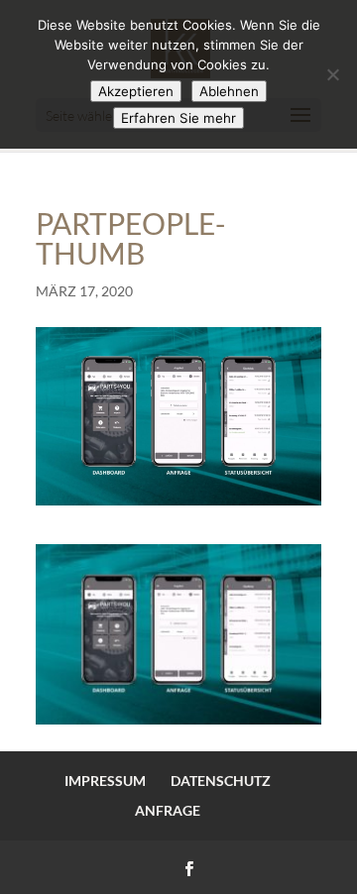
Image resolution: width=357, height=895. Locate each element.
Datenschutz (221, 780)
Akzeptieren (136, 91)
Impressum (105, 780)
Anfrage (167, 810)
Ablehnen (229, 91)
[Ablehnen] (332, 74)
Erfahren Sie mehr (178, 118)
